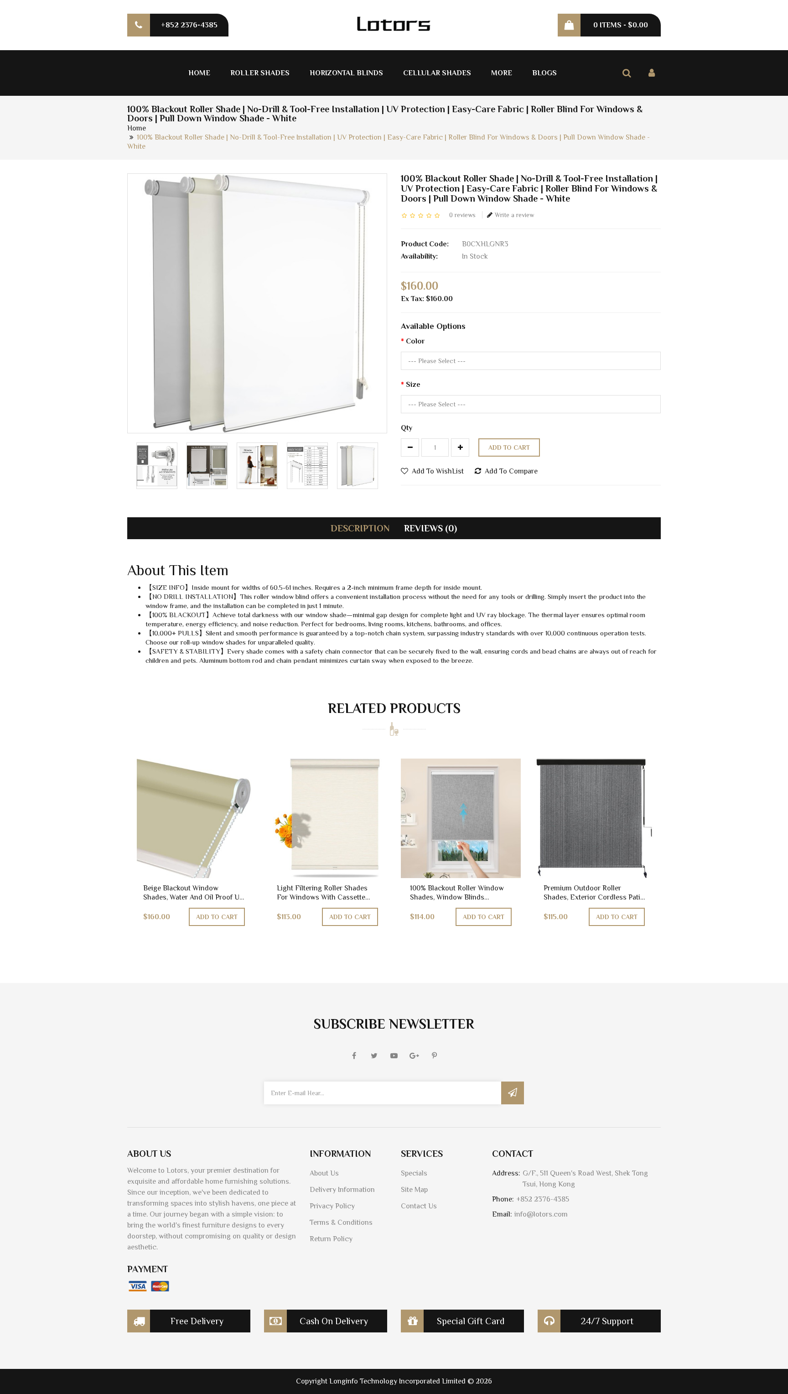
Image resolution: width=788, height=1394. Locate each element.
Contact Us (419, 1206)
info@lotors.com (541, 1214)
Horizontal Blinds (346, 73)
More (501, 73)
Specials (414, 1173)
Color (415, 341)
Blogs (544, 73)
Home (199, 73)
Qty (406, 428)
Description (360, 528)
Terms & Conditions (341, 1222)
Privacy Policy (332, 1206)
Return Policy (331, 1239)
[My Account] (652, 73)
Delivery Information (342, 1190)
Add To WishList (438, 471)
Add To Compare (511, 471)
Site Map (414, 1190)
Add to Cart (509, 447)
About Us (324, 1173)
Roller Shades (260, 73)
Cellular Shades (437, 73)
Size (413, 384)
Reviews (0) (430, 528)
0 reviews (462, 214)
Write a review (514, 214)
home (136, 128)
